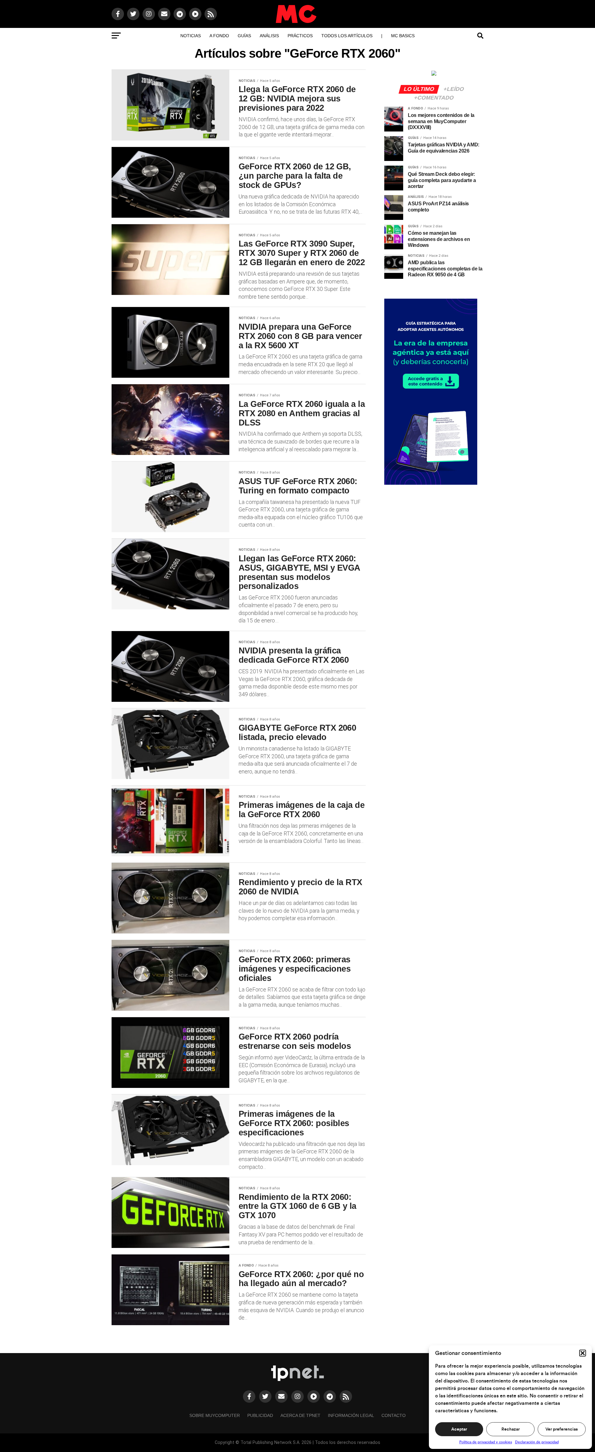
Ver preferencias (561, 1429)
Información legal (351, 1415)
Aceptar (459, 1429)
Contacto (393, 1415)
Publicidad (260, 1415)
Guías (244, 35)
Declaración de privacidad (537, 1442)
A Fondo (219, 35)
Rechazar (510, 1429)
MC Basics (403, 35)
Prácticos (300, 35)
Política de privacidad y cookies (485, 1442)
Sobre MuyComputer (214, 1415)
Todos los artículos (346, 35)
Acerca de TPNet (300, 1415)
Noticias (190, 35)
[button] (583, 1353)
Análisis (269, 35)
